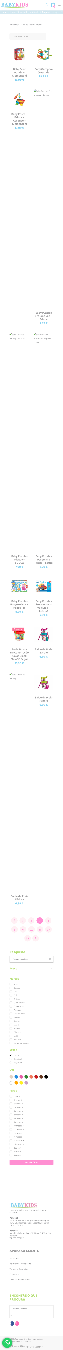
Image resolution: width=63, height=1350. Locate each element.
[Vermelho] (36, 1077)
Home (5, 12)
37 (48, 929)
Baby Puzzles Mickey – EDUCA (19, 559)
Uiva (28, 1341)
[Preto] (46, 1077)
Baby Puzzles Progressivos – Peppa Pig (19, 604)
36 (40, 929)
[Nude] (11, 1077)
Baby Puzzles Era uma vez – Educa (43, 316)
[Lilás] (26, 1083)
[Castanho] (41, 1077)
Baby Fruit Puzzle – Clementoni (19, 72)
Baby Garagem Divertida (43, 71)
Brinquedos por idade (28, 12)
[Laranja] (16, 1083)
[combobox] (28, 36)
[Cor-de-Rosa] (21, 1077)
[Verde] (26, 1077)
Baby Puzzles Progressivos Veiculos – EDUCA (43, 606)
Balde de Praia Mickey (19, 898)
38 (27, 938)
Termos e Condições (19, 1269)
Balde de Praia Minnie (43, 699)
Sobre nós (14, 1258)
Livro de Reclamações (20, 1279)
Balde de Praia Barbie (43, 651)
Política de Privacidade (20, 1264)
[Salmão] (31, 1077)
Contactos (14, 1274)
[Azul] (16, 1077)
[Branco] (11, 1083)
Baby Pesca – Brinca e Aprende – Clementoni (19, 119)
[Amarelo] (21, 1083)
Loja (12, 12)
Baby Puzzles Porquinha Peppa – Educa (44, 559)
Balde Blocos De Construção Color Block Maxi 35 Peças (19, 654)
